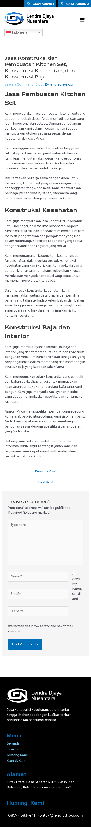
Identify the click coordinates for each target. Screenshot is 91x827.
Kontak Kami (16, 761)
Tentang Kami (17, 755)
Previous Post (45, 471)
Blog (39, 84)
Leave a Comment (19, 84)
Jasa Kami (14, 749)
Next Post (45, 482)
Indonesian (20, 32)
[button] (82, 19)
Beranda (13, 743)
